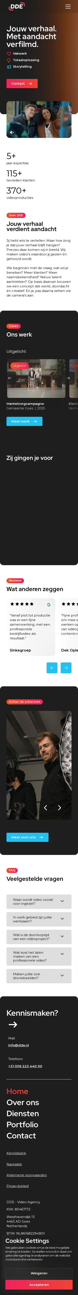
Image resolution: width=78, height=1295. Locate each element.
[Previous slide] (9, 378)
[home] (15, 6)
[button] (67, 6)
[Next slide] (68, 378)
